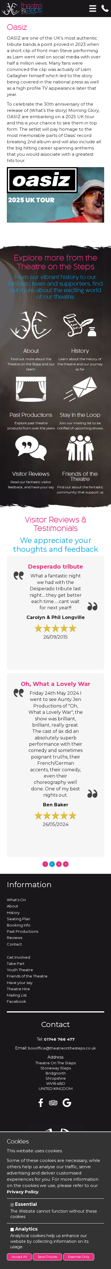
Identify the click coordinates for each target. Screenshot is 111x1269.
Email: (21, 1048)
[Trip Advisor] (55, 1102)
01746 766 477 (59, 1039)
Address (55, 1057)
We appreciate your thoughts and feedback (55, 544)
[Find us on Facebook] (42, 1102)
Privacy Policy (22, 1191)
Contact (55, 1024)
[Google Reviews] (68, 1102)
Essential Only (78, 1257)
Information (29, 884)
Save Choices (47, 1257)
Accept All (19, 1257)
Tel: (40, 1039)
